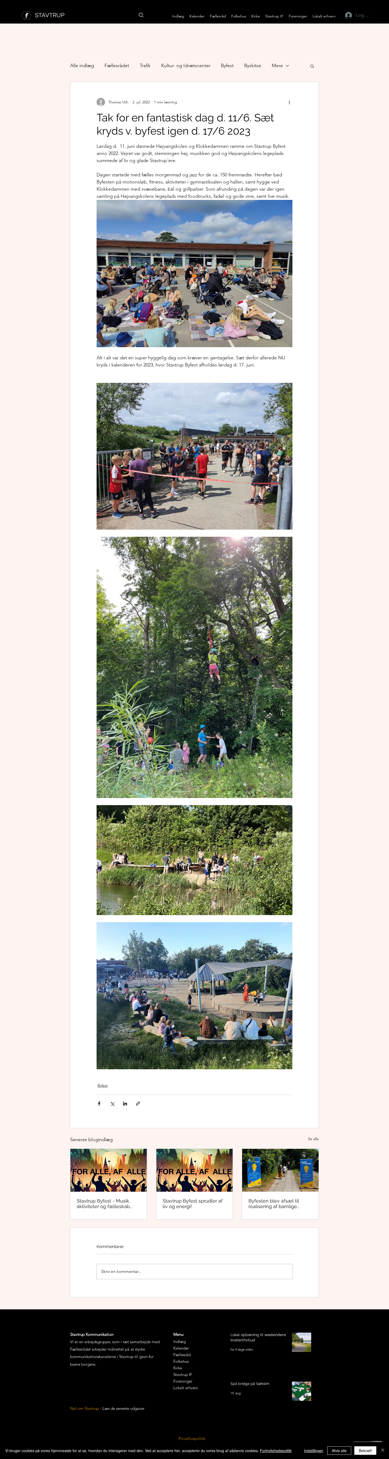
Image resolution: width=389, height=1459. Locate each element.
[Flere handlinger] (289, 102)
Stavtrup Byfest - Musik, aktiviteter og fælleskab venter (103, 1203)
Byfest (227, 65)
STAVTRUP (50, 15)
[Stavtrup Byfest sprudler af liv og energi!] (194, 1170)
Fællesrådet (117, 65)
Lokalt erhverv (185, 1387)
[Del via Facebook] (99, 1103)
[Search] (141, 15)
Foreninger (182, 1381)
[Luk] (382, 1450)
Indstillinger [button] (313, 1450)
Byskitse (252, 65)
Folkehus (181, 1361)
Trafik (145, 65)
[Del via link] (138, 1103)
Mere (277, 65)
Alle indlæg (82, 65)
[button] (218, 16)
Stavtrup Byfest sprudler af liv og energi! (193, 1203)
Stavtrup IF (182, 1374)
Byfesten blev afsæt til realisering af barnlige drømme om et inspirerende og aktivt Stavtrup (280, 1203)
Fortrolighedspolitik (276, 1450)
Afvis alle (339, 1450)
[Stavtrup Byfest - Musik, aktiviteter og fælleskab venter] (108, 1170)
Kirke (177, 1367)
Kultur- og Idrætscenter (185, 65)
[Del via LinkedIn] (125, 1103)
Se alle (313, 1138)
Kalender (181, 1348)
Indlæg (179, 1341)
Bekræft (365, 1450)
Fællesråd (182, 1354)
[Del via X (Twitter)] (112, 1103)
